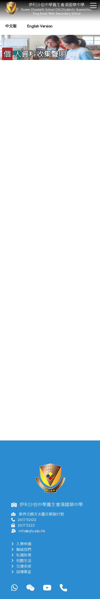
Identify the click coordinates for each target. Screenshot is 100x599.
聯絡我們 (23, 549)
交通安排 (23, 566)
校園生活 (23, 560)
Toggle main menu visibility (93, 5)
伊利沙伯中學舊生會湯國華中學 (57, 4)
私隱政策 (23, 555)
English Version (40, 26)
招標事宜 (23, 571)
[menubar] (29, 26)
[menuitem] (11, 26)
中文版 (11, 26)
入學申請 (23, 544)
